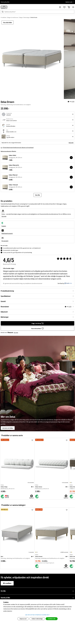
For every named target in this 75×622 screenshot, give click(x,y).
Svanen (4, 226)
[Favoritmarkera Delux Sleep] (32, 440)
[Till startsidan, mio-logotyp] (4, 7)
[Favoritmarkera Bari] (32, 509)
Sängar (21, 17)
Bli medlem (7, 583)
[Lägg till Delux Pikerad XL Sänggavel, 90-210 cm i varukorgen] (71, 167)
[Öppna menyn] (73, 7)
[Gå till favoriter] (64, 7)
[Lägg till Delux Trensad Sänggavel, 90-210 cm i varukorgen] (71, 187)
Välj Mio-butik (68, 2)
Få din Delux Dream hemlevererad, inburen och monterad (18, 147)
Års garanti (5, 241)
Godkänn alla (51, 619)
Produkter (3, 17)
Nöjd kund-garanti (7, 233)
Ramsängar (27, 17)
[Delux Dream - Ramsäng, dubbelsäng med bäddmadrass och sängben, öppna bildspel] (32, 59)
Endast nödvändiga (37, 619)
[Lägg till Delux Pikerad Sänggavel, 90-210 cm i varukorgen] (71, 177)
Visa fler (37, 195)
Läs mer (4, 216)
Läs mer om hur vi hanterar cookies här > (37, 615)
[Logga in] (60, 7)
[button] (38, 591)
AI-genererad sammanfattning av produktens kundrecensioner (22, 283)
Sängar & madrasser (12, 17)
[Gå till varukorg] (69, 7)
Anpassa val (23, 619)
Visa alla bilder (7, 22)
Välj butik (71, 142)
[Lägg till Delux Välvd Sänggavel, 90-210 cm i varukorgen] (71, 157)
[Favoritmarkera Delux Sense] (66, 440)
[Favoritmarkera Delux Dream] (66, 509)
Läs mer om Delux (7, 428)
